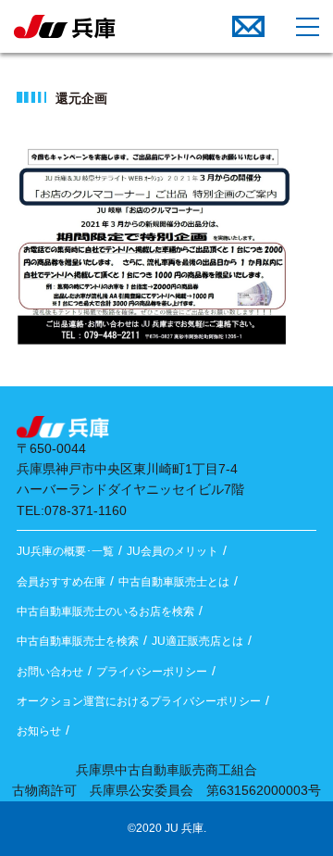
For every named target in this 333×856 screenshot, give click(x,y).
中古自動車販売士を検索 (78, 641)
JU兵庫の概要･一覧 (65, 551)
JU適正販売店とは (197, 641)
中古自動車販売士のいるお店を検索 (105, 611)
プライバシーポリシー (151, 671)
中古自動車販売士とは (173, 581)
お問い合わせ (50, 671)
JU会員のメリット (172, 551)
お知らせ (39, 730)
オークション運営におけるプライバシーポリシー (139, 701)
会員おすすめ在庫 (61, 581)
